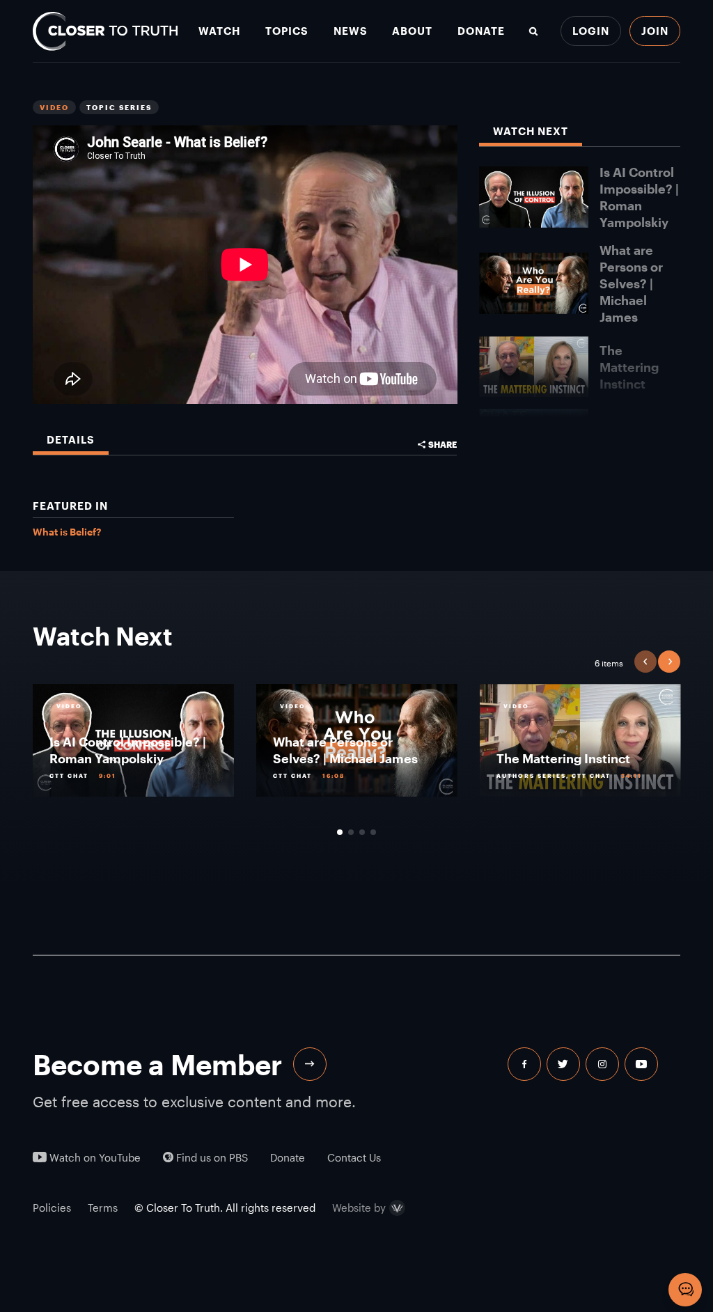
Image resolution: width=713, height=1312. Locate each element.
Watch (219, 31)
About (412, 31)
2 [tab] (351, 832)
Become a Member (157, 1064)
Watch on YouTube (94, 1158)
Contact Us (354, 1158)
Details (71, 440)
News (351, 31)
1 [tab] (340, 832)
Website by (359, 1208)
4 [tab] (373, 832)
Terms (103, 1207)
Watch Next (530, 131)
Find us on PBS (210, 1158)
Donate (481, 31)
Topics (286, 31)
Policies (52, 1207)
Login (590, 30)
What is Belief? (67, 532)
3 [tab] (362, 832)
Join (654, 30)
